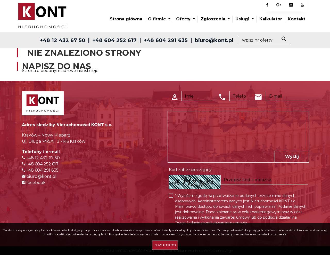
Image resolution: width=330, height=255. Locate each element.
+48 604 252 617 (114, 40)
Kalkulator (270, 19)
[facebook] (267, 5)
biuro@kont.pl (214, 40)
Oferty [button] (184, 19)
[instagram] (291, 5)
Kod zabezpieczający (190, 169)
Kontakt (296, 19)
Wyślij (292, 156)
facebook (35, 182)
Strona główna (126, 19)
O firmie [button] (157, 19)
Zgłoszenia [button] (214, 19)
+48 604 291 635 (166, 40)
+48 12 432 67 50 (62, 40)
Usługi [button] (243, 19)
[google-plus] (278, 5)
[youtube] (302, 5)
